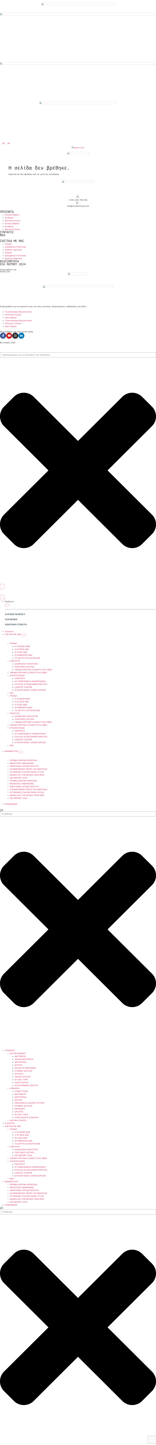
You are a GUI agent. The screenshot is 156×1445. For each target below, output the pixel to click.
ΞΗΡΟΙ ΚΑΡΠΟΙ (21, 1082)
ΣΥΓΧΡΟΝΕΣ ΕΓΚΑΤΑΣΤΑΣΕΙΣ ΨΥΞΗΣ (27, 772)
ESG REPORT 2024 (13, 264)
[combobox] (78, 354)
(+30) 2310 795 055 (78, 200)
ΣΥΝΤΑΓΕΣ (7, 232)
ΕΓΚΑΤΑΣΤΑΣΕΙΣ (17, 675)
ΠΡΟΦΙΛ (13, 643)
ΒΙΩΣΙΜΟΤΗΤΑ (9, 261)
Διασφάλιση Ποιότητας (15, 247)
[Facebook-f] (3, 336)
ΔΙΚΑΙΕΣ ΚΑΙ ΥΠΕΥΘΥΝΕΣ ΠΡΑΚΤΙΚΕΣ (27, 775)
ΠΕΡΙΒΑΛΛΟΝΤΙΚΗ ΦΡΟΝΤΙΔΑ (23, 760)
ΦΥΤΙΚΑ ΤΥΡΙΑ (21, 1079)
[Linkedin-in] (21, 336)
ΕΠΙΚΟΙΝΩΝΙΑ (11, 1205)
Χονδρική (9, 217)
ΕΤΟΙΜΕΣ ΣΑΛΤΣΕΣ (23, 1071)
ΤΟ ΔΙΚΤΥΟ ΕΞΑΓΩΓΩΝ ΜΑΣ (27, 658)
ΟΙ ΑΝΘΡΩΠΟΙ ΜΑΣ (23, 655)
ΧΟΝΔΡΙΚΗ (11, 619)
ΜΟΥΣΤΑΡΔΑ (21, 1062)
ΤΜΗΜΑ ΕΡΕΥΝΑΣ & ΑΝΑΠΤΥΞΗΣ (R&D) (33, 669)
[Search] (2, 586)
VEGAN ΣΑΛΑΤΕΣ (23, 1076)
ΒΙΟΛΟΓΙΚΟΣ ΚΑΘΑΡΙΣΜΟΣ (22, 763)
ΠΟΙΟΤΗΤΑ (15, 661)
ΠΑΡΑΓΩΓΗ (20, 678)
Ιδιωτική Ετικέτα (12, 220)
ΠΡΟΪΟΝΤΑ (10, 1050)
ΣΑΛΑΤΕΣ (19, 1074)
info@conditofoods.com (78, 206)
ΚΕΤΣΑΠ (18, 1065)
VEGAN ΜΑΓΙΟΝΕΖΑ (24, 1059)
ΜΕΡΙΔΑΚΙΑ (20, 1109)
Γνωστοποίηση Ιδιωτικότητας (18, 312)
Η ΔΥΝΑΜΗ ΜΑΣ (22, 646)
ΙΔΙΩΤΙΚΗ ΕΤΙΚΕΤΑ (16, 624)
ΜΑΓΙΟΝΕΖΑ (20, 1056)
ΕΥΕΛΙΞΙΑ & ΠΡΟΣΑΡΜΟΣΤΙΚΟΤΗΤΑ (31, 684)
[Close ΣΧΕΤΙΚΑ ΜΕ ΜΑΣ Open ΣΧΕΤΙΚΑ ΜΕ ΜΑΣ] (24, 635)
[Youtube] (9, 336)
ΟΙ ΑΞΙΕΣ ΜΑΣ (21, 652)
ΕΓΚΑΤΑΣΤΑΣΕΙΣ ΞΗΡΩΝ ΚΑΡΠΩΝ (30, 690)
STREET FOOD (21, 1091)
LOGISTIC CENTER (23, 687)
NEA (2, 235)
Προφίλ (8, 244)
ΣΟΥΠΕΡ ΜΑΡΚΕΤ (15, 614)
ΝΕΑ (12, 693)
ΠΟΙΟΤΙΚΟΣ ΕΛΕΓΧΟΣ (24, 667)
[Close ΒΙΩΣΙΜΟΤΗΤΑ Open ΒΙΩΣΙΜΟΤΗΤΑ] (21, 752)
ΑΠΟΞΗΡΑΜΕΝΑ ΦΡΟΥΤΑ (26, 1085)
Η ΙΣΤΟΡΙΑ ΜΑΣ (22, 649)
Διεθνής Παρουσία (13, 250)
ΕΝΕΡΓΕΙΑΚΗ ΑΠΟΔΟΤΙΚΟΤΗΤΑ (24, 766)
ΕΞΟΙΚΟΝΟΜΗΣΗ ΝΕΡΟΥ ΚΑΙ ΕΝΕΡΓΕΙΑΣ (28, 769)
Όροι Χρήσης (11, 317)
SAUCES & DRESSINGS (25, 1068)
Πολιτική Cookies (13, 314)
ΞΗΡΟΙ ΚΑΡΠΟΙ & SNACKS (26, 1117)
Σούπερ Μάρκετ (12, 215)
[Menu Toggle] (2, 597)
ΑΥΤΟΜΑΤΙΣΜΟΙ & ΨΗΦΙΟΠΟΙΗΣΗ (30, 681)
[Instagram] (15, 336)
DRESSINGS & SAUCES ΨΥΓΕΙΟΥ (30, 1103)
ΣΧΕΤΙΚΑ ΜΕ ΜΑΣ (13, 1126)
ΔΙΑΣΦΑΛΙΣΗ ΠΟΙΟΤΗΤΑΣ (26, 664)
